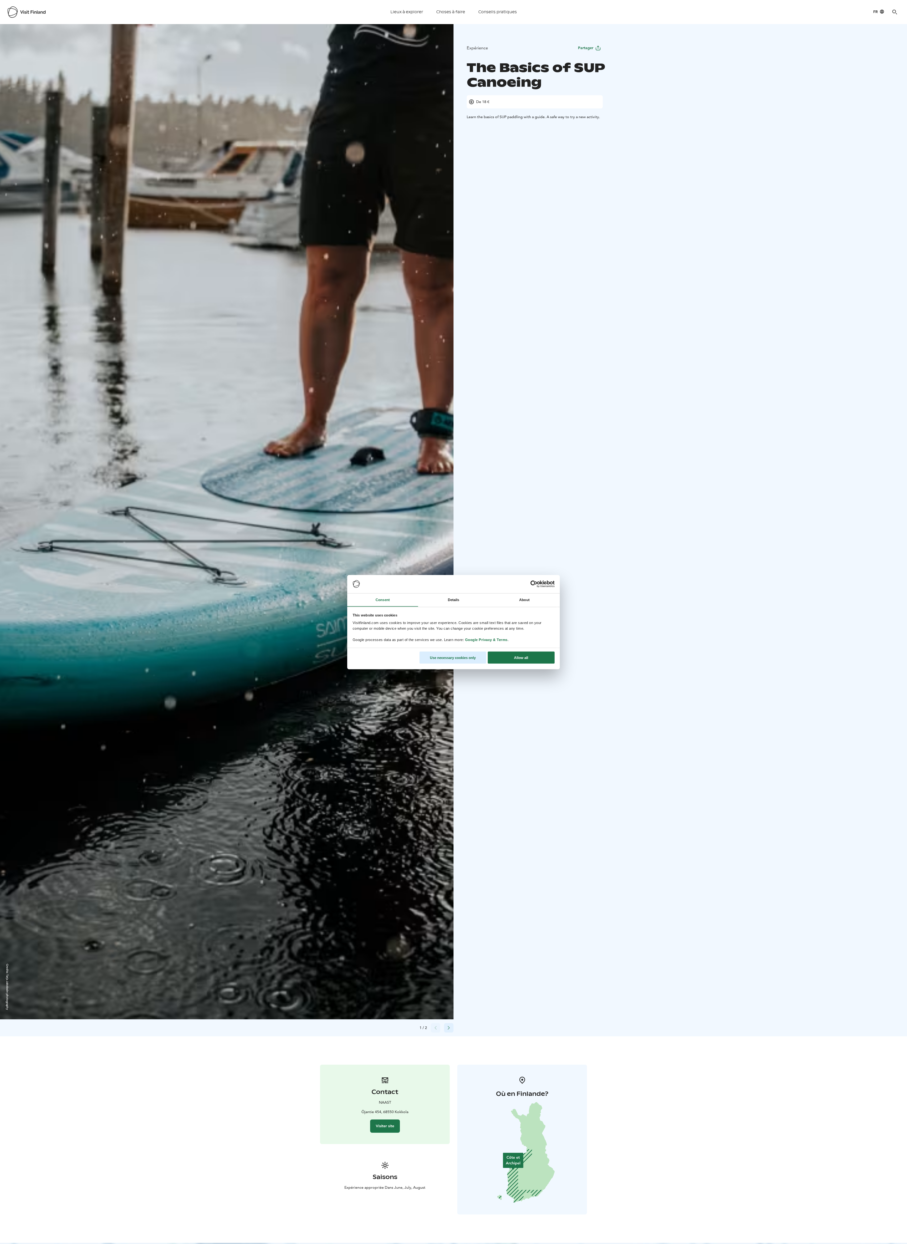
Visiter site (385, 1126)
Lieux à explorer (406, 11)
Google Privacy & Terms (486, 639)
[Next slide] (449, 1028)
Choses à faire (450, 11)
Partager (585, 48)
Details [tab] (453, 600)
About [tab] (524, 600)
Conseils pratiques (497, 11)
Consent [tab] (383, 600)
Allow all (521, 657)
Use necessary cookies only (453, 657)
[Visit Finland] (27, 12)
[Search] (894, 12)
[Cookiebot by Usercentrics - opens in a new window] (534, 584)
